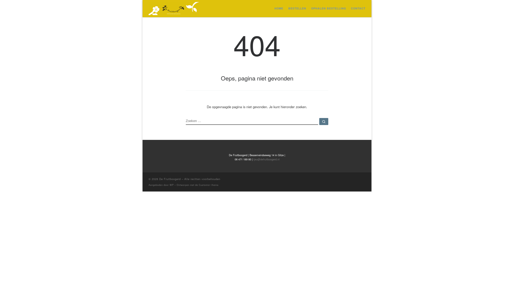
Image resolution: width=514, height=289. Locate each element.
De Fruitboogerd (170, 179)
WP (172, 184)
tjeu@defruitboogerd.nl (266, 159)
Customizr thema (208, 184)
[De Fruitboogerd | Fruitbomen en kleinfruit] (174, 7)
